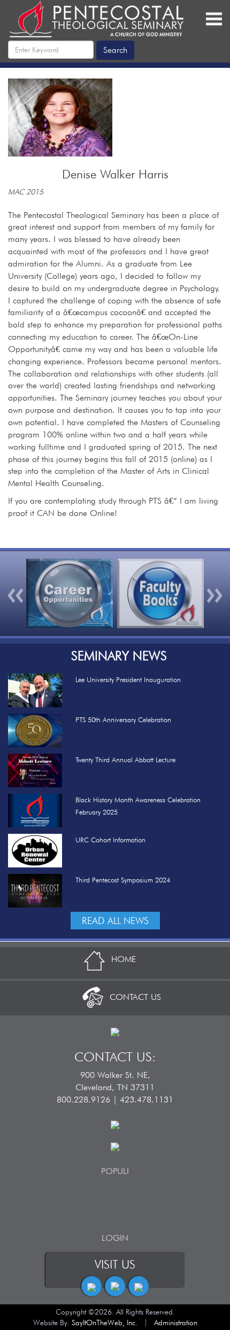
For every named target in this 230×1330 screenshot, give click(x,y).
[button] (16, 593)
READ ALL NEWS (115, 920)
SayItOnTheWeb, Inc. (104, 1322)
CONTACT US (135, 997)
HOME (123, 959)
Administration (175, 1322)
